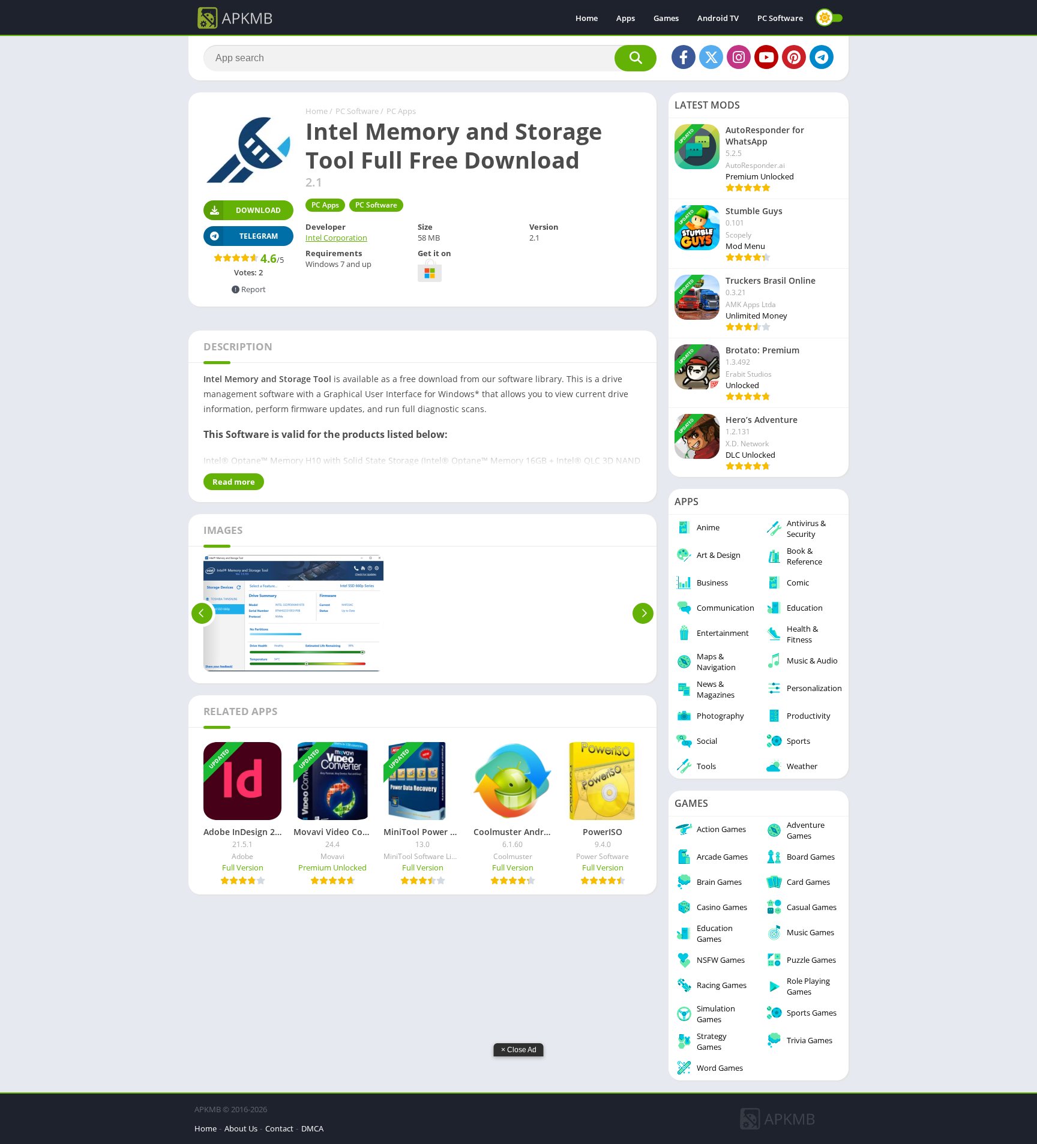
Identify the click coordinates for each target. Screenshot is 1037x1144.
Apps (625, 18)
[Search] (636, 58)
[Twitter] (711, 57)
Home (587, 18)
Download (258, 210)
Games (666, 18)
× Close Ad (519, 1050)
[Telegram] (822, 57)
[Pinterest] (794, 57)
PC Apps (401, 111)
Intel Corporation (336, 237)
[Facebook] (684, 57)
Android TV (718, 18)
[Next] (643, 613)
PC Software (780, 18)
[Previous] (201, 613)
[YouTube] (766, 57)
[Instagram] (739, 57)
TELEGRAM (258, 236)
